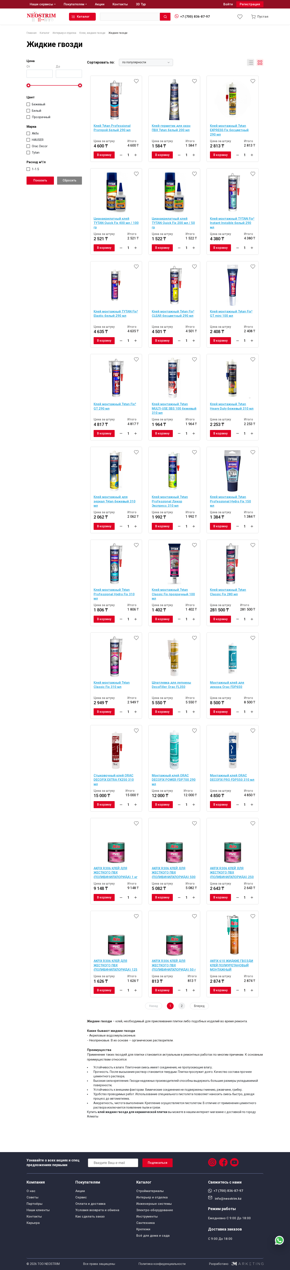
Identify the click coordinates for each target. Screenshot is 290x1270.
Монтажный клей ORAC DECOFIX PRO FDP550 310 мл (232, 778)
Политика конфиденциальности (162, 1264)
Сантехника (145, 1223)
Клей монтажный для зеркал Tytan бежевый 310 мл (114, 501)
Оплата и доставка (90, 1204)
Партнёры (34, 1204)
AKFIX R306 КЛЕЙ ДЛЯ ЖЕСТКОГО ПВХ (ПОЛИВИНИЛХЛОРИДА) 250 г (232, 873)
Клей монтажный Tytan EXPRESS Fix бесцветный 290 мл (229, 130)
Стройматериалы (150, 1191)
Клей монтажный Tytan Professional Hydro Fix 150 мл (230, 501)
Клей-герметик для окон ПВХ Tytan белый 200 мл (171, 128)
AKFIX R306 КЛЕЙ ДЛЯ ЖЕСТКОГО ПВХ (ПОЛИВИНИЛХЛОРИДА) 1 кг (115, 872)
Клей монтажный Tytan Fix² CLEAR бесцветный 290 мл (173, 314)
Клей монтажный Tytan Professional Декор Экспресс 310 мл (170, 501)
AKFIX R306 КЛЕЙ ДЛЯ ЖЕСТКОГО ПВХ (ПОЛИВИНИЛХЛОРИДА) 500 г (174, 873)
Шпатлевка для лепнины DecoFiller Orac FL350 (171, 685)
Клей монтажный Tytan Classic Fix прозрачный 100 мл (173, 594)
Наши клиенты (38, 1210)
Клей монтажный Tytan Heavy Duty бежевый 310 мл (231, 406)
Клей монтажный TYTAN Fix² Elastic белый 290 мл (116, 314)
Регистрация (250, 4)
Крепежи (143, 1229)
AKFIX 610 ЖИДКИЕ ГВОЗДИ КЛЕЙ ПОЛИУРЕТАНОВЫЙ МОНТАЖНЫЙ (231, 965)
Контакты (34, 1216)
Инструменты (147, 1216)
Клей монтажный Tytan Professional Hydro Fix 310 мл (114, 594)
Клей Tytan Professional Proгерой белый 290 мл (112, 128)
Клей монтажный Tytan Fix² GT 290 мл (115, 406)
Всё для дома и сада (153, 1235)
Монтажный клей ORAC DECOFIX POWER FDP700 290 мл (174, 780)
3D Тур (141, 4)
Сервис (81, 1197)
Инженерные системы (154, 1204)
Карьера (33, 1223)
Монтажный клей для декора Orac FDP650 (227, 685)
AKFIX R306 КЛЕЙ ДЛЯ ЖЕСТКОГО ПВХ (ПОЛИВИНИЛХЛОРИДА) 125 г (115, 966)
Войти (228, 4)
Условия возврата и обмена (97, 1210)
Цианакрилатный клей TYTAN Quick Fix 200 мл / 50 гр (173, 223)
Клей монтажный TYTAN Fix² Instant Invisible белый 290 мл (232, 223)
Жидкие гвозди (55, 44)
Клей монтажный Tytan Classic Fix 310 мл (112, 685)
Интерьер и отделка (152, 1197)
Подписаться (157, 1162)
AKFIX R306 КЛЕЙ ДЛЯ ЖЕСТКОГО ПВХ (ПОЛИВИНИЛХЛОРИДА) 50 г (174, 965)
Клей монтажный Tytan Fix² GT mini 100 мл (231, 314)
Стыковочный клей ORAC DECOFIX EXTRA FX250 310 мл (114, 780)
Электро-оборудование (154, 1210)
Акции (80, 1191)
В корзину (104, 155)
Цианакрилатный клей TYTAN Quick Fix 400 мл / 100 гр (116, 223)
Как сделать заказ (90, 1216)
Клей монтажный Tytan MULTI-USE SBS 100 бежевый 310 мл (174, 408)
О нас (31, 1191)
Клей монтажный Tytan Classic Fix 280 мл (228, 592)
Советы (32, 1197)
